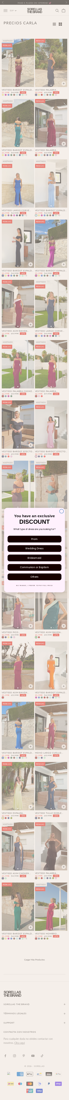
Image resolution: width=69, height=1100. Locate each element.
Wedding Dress (34, 548)
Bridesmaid (34, 558)
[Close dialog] (61, 511)
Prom (34, 539)
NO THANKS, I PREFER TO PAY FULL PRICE (34, 585)
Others (34, 576)
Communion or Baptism (34, 567)
